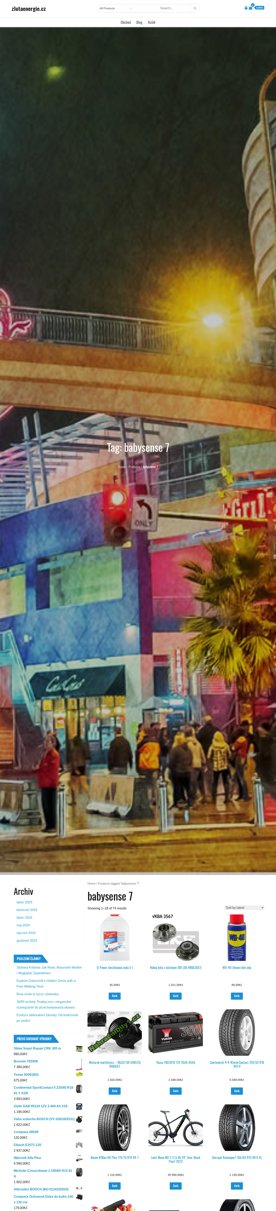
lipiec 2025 (24, 902)
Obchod (126, 22)
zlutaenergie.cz (29, 8)
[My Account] (246, 8)
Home (91, 883)
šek (114, 996)
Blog (139, 22)
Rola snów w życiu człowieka (38, 994)
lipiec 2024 (24, 917)
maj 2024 (23, 925)
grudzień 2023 (27, 940)
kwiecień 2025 (27, 910)
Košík (151, 22)
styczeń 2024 (26, 933)
